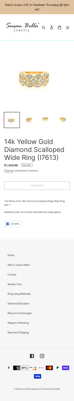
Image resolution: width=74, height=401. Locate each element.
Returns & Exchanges (20, 313)
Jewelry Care (15, 284)
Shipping (8, 170)
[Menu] (68, 27)
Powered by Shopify (51, 388)
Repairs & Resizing (18, 323)
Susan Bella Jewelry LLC (31, 388)
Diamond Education (18, 303)
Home (11, 255)
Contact (12, 274)
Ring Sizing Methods (19, 294)
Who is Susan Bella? (19, 265)
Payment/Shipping (18, 332)
